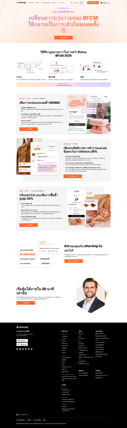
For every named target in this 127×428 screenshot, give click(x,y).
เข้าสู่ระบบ (76, 2)
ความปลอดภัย (37, 420)
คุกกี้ (44, 420)
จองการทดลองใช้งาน (93, 2)
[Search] (71, 2)
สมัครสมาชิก (81, 2)
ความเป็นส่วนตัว (20, 420)
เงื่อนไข (29, 420)
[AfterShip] (21, 3)
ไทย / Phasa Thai (23, 415)
